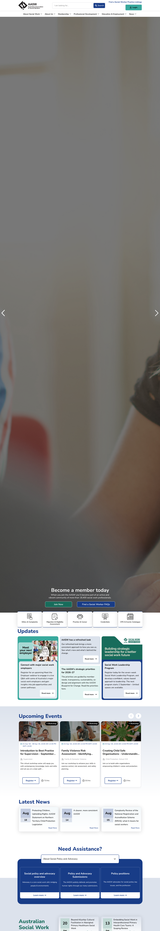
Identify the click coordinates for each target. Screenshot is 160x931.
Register (30, 780)
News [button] (131, 14)
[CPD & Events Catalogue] (130, 619)
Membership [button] (63, 14)
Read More (52, 828)
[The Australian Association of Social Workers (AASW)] (30, 5)
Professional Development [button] (85, 14)
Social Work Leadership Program (117, 666)
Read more (46, 693)
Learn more (38, 895)
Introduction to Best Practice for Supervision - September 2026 (37, 752)
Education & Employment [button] (113, 14)
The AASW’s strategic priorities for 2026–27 (78, 671)
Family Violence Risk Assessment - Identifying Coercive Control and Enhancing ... (76, 752)
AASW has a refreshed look (76, 639)
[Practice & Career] (80, 619)
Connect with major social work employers (37, 666)
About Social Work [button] (31, 14)
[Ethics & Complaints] (30, 619)
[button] (3, 313)
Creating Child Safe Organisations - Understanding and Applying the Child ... (121, 752)
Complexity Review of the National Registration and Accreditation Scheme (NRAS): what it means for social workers (127, 817)
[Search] (99, 5)
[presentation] (131, 716)
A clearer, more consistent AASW (86, 812)
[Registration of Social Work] (55, 619)
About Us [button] (49, 14)
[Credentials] (105, 619)
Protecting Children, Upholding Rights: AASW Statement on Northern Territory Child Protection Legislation (43, 817)
